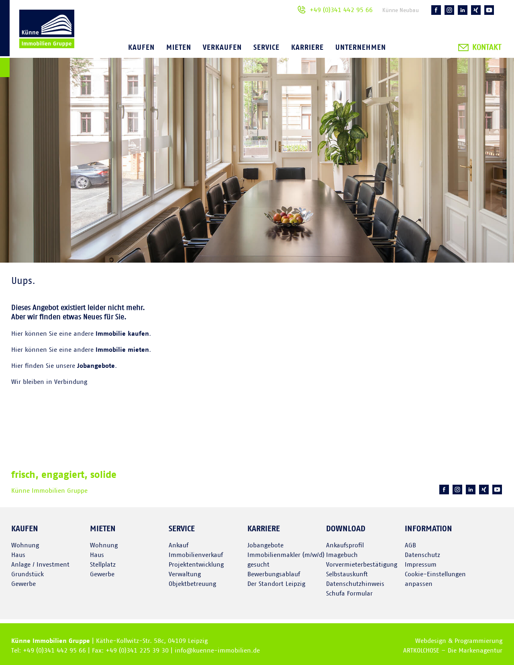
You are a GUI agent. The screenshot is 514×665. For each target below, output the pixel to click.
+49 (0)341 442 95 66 (341, 10)
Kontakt (486, 47)
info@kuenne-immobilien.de (217, 650)
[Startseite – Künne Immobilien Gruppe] (37, 40)
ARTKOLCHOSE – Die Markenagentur (452, 650)
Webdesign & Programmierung (458, 641)
